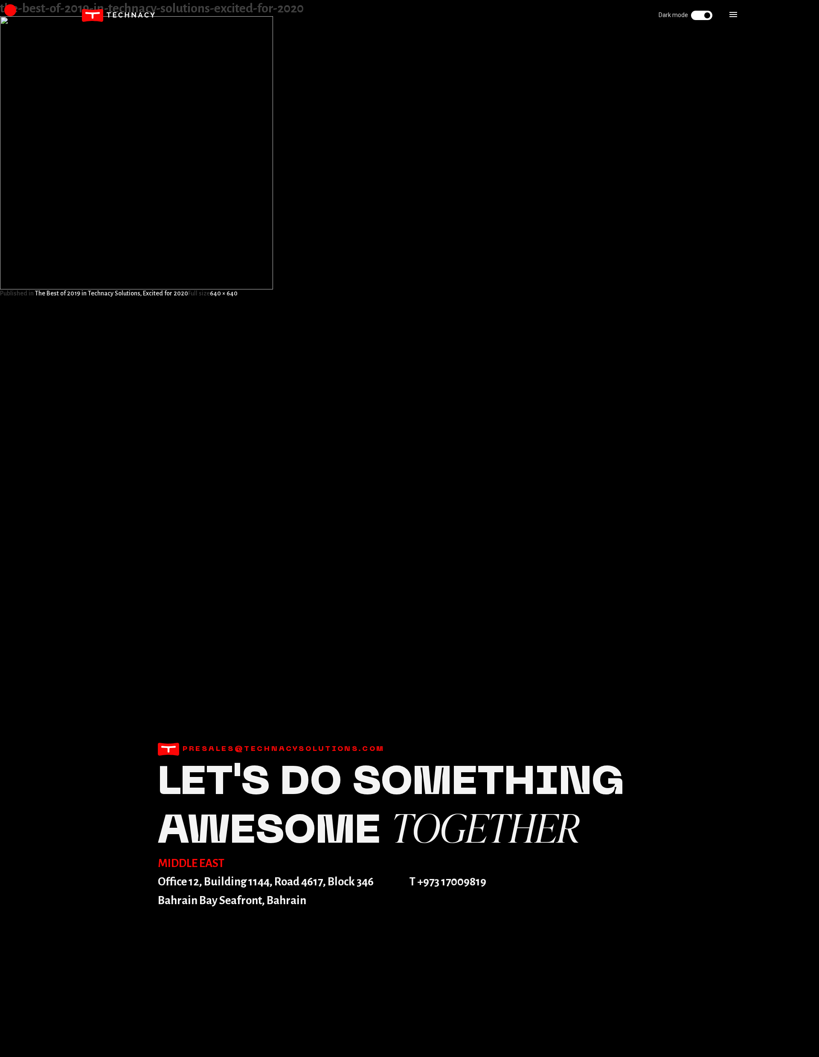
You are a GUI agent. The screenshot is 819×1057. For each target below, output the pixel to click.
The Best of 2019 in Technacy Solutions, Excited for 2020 (111, 293)
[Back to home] (118, 15)
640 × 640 (224, 293)
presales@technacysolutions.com (282, 749)
